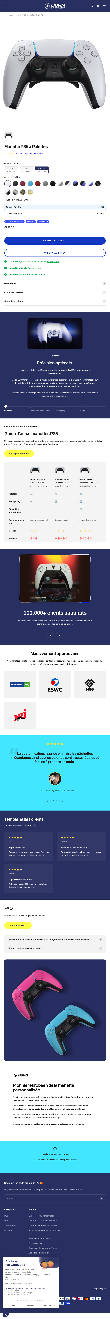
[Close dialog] (104, 633)
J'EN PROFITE (29, 672)
